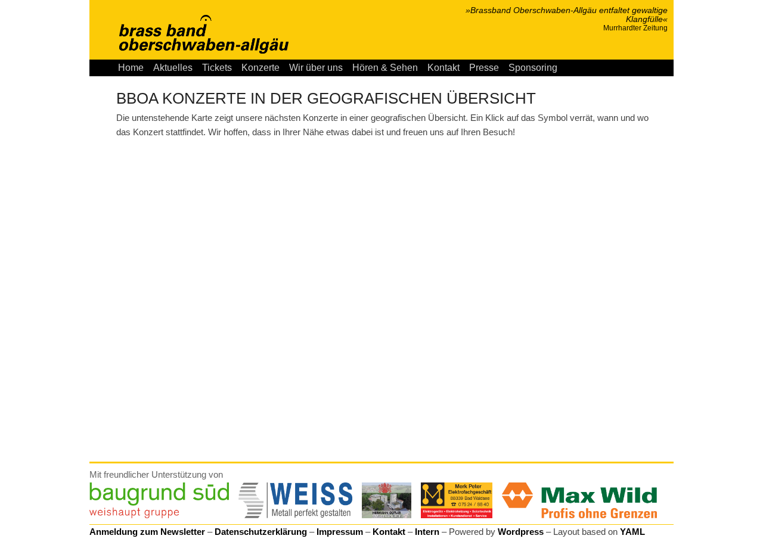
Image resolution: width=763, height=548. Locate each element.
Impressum (340, 532)
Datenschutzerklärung (261, 532)
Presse (484, 68)
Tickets (217, 68)
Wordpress (521, 532)
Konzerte (260, 68)
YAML (632, 532)
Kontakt (443, 68)
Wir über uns (316, 68)
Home (131, 68)
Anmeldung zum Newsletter (147, 532)
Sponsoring (532, 68)
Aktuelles (173, 68)
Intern (427, 532)
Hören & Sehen (385, 68)
